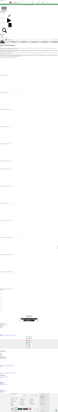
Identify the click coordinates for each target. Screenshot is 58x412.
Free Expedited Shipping (43, 404)
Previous (1, 289)
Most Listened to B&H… (2, 382)
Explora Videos (3, 22)
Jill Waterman (2, 383)
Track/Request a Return (13, 400)
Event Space (31, 402)
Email (11, 395)
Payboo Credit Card (22, 402)
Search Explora (1, 33)
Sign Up (24, 395)
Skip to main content (2, 0)
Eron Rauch (9, 53)
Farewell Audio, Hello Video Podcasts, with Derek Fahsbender (7, 365)
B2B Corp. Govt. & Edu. (32, 401)
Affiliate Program (22, 403)
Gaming (1, 355)
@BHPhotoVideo (14, 56)
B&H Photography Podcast (10, 48)
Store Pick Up (42, 402)
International (12, 403)
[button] (12, 66)
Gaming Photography (2, 356)
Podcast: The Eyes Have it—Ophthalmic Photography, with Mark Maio (8, 335)
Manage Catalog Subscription (14, 401)
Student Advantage (31, 400)
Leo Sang (4, 53)
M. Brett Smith (2, 391)
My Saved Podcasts (3, 27)
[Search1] (4, 30)
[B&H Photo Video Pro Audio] (10, 2)
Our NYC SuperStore (22, 400)
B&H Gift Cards (42, 403)
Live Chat (42, 394)
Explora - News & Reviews (32, 403)
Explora (2, 36)
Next (4, 289)
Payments (12, 402)
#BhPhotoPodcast (19, 56)
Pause (3, 289)
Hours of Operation (22, 401)
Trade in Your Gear (43, 401)
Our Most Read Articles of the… (3, 390)
